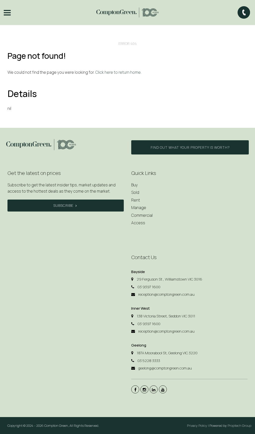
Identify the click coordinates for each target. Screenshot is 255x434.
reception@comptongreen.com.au (166, 294)
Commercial (142, 215)
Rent (135, 200)
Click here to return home (118, 72)
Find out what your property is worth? (190, 147)
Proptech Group (239, 425)
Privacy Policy (197, 425)
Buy (134, 185)
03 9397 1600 (148, 286)
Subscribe (63, 205)
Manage (138, 207)
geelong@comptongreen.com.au (165, 368)
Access (138, 222)
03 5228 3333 (148, 360)
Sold (135, 192)
